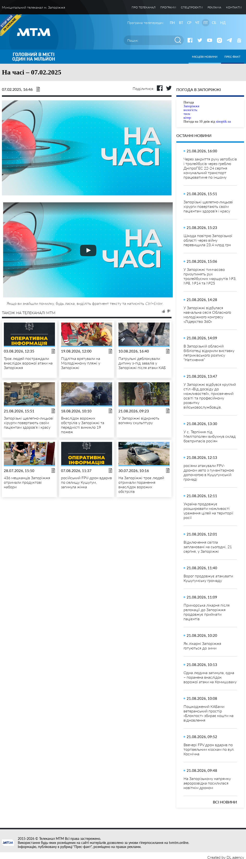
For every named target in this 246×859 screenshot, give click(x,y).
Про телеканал (143, 7)
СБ (214, 23)
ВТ (181, 23)
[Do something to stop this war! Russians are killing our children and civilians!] (11, 25)
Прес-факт (232, 56)
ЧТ (197, 23)
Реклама (214, 7)
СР (189, 23)
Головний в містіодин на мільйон (33, 56)
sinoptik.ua (223, 121)
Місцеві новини (204, 56)
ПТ (205, 23)
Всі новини (225, 802)
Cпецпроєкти (192, 7)
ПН (172, 23)
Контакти (234, 7)
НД (223, 23)
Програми (168, 7)
